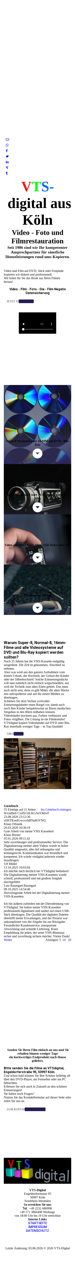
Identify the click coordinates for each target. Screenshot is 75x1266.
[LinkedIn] (7, 162)
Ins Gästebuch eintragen (56, 809)
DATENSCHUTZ (37, 1231)
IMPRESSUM (37, 1227)
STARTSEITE (37, 1223)
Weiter (8, 940)
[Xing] (7, 167)
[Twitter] (7, 156)
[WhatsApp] (7, 145)
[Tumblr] (7, 173)
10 (64, 940)
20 (69, 940)
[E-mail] (7, 139)
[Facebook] (7, 150)
